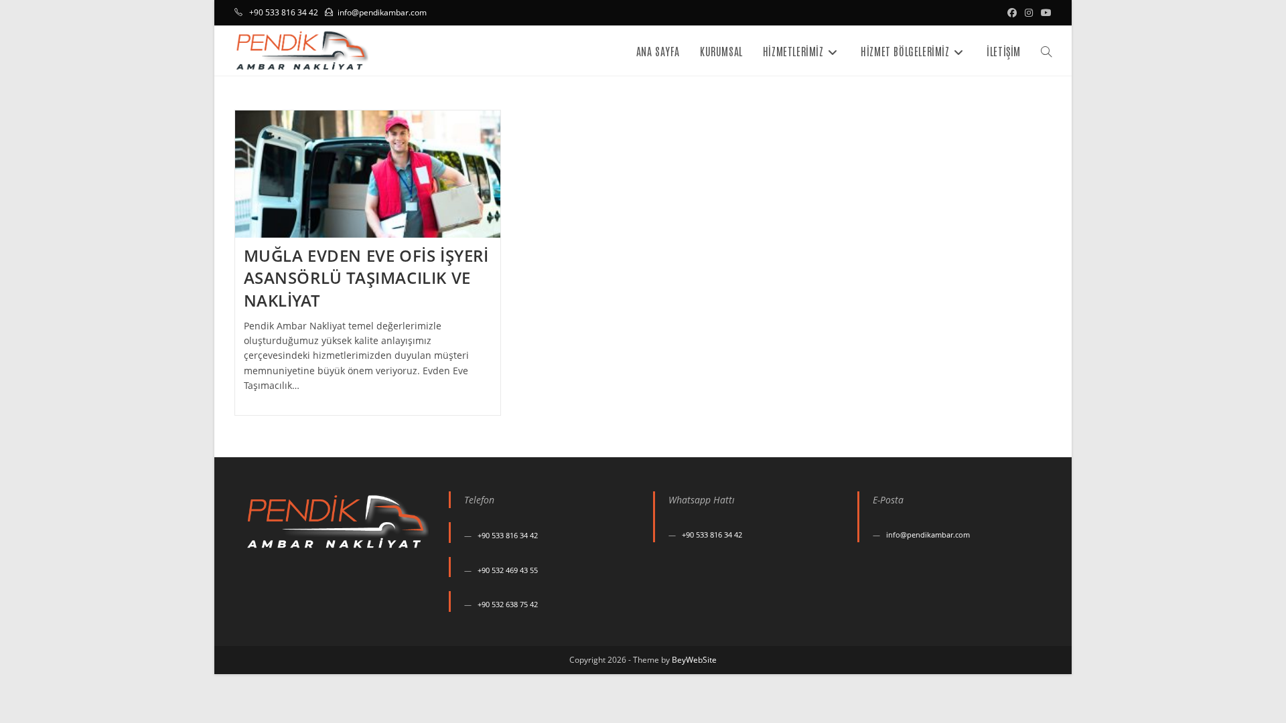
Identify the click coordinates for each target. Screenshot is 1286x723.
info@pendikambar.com (382, 12)
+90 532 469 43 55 (508, 570)
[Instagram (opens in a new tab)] (1029, 12)
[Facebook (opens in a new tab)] (1012, 12)
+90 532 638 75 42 (508, 604)
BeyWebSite (694, 659)
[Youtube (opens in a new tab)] (1044, 12)
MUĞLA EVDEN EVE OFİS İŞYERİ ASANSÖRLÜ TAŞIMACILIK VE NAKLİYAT (366, 277)
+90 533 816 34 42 (508, 535)
